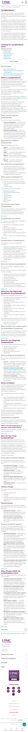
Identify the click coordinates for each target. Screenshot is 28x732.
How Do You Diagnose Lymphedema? (14, 73)
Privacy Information (14, 709)
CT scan (6, 361)
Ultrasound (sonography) (11, 375)
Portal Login (22, 730)
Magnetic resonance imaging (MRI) (13, 368)
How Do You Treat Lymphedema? (12, 75)
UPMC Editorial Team (8, 633)
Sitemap (14, 715)
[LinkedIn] (13, 688)
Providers (11, 730)
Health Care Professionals (8, 658)
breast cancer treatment (16, 138)
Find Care (5, 730)
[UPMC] (6, 2)
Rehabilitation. (7, 58)
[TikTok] (19, 691)
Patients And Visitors (7, 654)
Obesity (6, 198)
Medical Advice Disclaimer (14, 706)
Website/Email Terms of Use (14, 703)
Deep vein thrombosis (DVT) (11, 246)
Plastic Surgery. (8, 55)
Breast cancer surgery (9, 190)
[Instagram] (8, 691)
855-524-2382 (4, 650)
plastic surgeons (19, 96)
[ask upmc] (24, 724)
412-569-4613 (4, 649)
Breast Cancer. (7, 50)
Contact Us (14, 700)
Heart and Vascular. (9, 53)
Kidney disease (8, 195)
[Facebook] (8, 688)
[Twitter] (13, 694)
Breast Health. (7, 52)
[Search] (23, 2)
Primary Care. (7, 56)
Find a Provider (14, 61)
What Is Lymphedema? (10, 69)
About (3, 666)
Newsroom (4, 662)
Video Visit (17, 730)
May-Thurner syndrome (10, 323)
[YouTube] (19, 688)
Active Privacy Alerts (14, 712)
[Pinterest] (13, 691)
